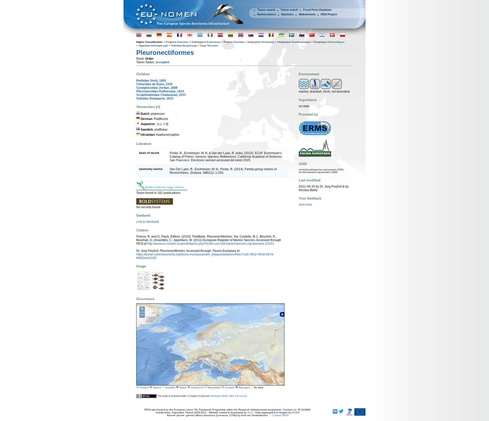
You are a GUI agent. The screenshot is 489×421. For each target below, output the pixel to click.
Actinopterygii (159, 45)
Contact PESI (281, 415)
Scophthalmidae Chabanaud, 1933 (161, 95)
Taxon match (289, 9)
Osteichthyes (336, 42)
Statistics (287, 14)
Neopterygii (190, 45)
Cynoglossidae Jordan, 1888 (157, 88)
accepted (162, 62)
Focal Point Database (317, 9)
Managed (244, 387)
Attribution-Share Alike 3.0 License (229, 396)
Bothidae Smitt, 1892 (151, 80)
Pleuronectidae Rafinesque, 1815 (160, 91)
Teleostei (212, 45)
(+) (158, 107)
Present (144, 387)
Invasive (230, 387)
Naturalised (214, 387)
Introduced (197, 387)
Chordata (238, 42)
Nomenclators (266, 14)
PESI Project (329, 14)
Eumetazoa (214, 42)
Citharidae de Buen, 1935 (154, 84)
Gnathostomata (301, 42)
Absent (157, 387)
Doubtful (170, 387)
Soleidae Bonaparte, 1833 (154, 98)
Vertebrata (267, 42)
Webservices (307, 14)
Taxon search (266, 9)
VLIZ (250, 412)
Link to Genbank (147, 222)
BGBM (296, 412)
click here (305, 204)
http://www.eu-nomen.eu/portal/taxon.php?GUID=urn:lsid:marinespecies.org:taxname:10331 (210, 243)
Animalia (182, 42)
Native (183, 387)
